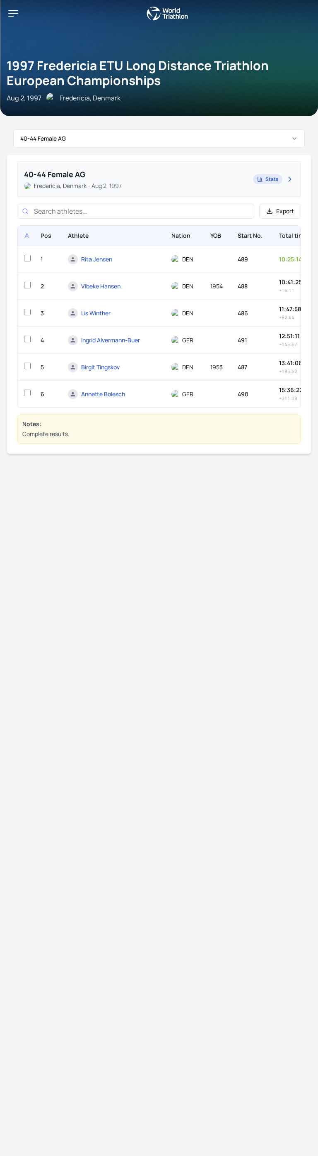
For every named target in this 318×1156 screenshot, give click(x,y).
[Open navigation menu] (13, 13)
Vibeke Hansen (100, 286)
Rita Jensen (96, 259)
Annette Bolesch (103, 394)
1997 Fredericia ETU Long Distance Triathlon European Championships (138, 73)
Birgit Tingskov (100, 367)
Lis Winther (96, 313)
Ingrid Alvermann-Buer (110, 340)
